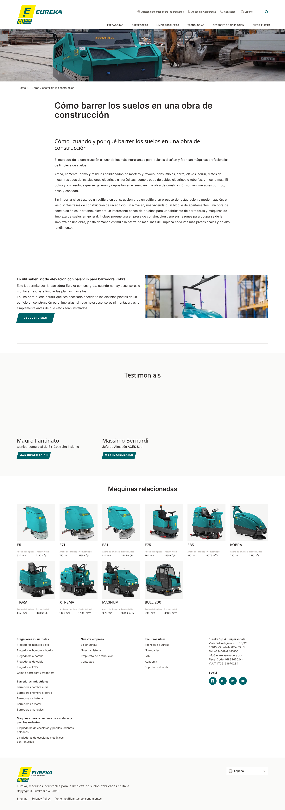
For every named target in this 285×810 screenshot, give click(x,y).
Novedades (152, 650)
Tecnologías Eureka (157, 644)
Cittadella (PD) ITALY (231, 647)
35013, (213, 647)
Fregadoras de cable (30, 661)
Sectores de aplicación (228, 25)
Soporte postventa (156, 667)
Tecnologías (195, 25)
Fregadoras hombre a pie (33, 644)
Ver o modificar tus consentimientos (78, 798)
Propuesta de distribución (97, 656)
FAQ (147, 656)
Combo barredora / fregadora (35, 672)
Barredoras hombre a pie (32, 687)
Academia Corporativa (203, 11)
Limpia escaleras (167, 25)
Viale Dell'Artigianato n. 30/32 (228, 643)
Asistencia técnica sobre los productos (162, 11)
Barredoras (140, 25)
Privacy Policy (41, 798)
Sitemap (22, 798)
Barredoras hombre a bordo (34, 692)
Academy (151, 661)
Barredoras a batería (30, 698)
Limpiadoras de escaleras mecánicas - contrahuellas (41, 739)
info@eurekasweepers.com (226, 655)
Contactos (229, 11)
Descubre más (35, 317)
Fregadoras (115, 25)
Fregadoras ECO (27, 667)
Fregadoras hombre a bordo (35, 650)
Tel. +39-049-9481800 (223, 651)
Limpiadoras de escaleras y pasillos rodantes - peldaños (46, 730)
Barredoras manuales (30, 709)
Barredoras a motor (29, 704)
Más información (34, 455)
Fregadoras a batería (30, 656)
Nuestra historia (91, 650)
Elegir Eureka (261, 25)
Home (22, 87)
